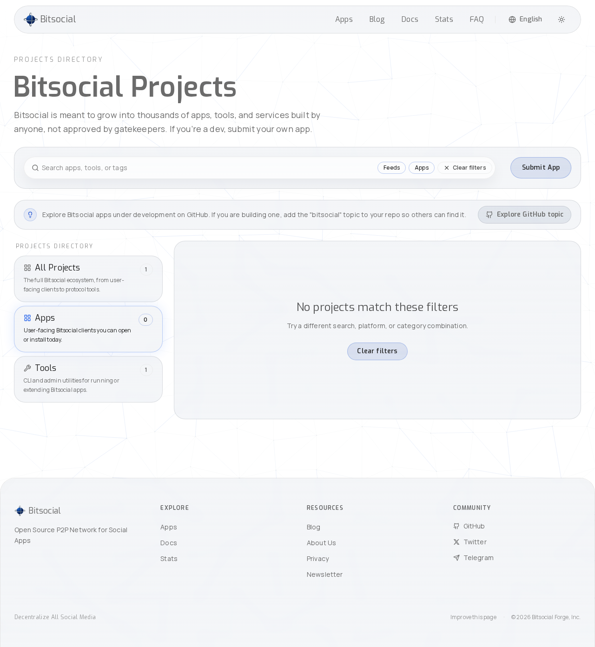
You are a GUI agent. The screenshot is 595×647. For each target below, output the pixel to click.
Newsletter (325, 574)
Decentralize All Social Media (55, 617)
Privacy (318, 558)
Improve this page (473, 617)
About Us (321, 542)
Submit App (541, 167)
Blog (377, 19)
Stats (444, 19)
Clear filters (377, 351)
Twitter (475, 541)
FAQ (477, 19)
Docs (410, 19)
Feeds (391, 168)
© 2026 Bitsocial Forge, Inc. (546, 617)
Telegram (478, 557)
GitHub (474, 526)
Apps (344, 19)
